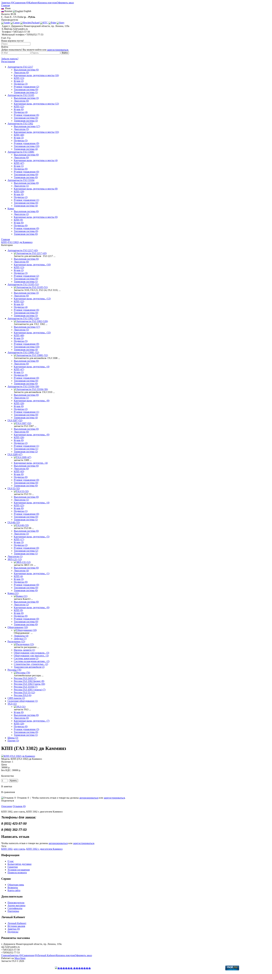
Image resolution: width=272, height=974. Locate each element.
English (27, 11)
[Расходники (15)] (24, 644)
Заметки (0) (7, 2)
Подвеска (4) (21, 112)
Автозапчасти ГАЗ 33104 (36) (23, 386)
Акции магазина (16, 905)
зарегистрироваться (57, 49)
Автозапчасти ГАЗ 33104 (21, 180)
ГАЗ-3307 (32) (15, 420)
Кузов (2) (19, 81)
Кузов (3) (19, 137)
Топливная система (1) (26, 448)
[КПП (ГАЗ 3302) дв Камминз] (18, 756)
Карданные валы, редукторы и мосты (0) (36, 217)
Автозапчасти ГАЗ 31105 (21, 95)
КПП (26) (19, 437)
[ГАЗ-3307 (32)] (22, 423)
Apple (7, 22)
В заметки (6, 786)
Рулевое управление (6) (26, 115)
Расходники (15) (16, 641)
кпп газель (19, 849)
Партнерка (13, 911)
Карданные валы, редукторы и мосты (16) (36, 75)
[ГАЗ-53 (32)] (21, 491)
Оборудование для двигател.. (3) (31, 655)
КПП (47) (19, 163)
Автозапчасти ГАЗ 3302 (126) (23, 318)
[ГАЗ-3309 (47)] (22, 457)
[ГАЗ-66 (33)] (21, 525)
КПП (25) (19, 505)
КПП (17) (19, 539)
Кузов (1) (19, 166)
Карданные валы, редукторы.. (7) (31, 720)
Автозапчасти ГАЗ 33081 (21, 152)
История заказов (16, 926)
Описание (6, 806)
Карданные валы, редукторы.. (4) (31, 366)
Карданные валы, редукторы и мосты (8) (36, 188)
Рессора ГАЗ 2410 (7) (25, 678)
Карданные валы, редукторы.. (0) (31, 434)
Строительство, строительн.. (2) (31, 664)
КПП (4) (18, 576)
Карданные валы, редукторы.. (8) (31, 400)
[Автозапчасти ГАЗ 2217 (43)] (30, 253)
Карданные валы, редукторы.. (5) (31, 536)
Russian (8, 11)
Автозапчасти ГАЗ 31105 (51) (23, 284)
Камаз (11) (13, 593)
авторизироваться (88, 797)
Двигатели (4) (21, 570)
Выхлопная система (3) (26, 98)
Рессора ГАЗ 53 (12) (24, 692)
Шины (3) (13, 737)
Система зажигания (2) (26, 658)
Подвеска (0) (21, 169)
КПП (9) (18, 220)
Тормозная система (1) (26, 92)
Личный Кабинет (17, 923)
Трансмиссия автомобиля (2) (29, 667)
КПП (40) (19, 134)
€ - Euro (5, 17)
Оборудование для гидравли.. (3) (31, 652)
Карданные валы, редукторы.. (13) (32, 298)
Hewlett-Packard (31, 22)
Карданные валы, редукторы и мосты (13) (36, 103)
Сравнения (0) (21, 2)
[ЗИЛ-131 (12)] (22, 562)
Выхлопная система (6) (26, 69)
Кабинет (33, 2)
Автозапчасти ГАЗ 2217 (20, 66)
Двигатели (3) (21, 533)
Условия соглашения (19, 869)
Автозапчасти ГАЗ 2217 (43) (23, 250)
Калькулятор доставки (19, 864)
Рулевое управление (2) (26, 86)
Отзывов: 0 (23, 797)
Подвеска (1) (21, 511)
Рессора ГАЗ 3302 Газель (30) (29, 684)
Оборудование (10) (18, 627)
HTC (45, 22)
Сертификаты (15, 908)
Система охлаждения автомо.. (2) (31, 661)
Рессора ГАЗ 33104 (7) (25, 686)
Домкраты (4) (21, 635)
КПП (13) (19, 78)
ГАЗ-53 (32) (14, 488)
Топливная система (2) (26, 550)
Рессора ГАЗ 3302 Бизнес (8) (29, 681)
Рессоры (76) (14, 669)
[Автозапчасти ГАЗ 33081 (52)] (31, 355)
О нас (11, 861)
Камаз (11, 208)
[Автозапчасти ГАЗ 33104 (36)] (31, 389)
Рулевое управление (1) (26, 200)
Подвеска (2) (21, 197)
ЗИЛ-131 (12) (15, 559)
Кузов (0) (19, 109)
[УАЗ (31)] (20, 706)
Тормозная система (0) (26, 177)
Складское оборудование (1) (23, 701)
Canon (16, 22)
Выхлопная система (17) (27, 126)
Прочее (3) (13, 740)
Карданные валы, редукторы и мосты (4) (36, 160)
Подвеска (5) (21, 140)
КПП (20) (19, 191)
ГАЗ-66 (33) (14, 522)
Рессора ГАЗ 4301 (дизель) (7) (29, 689)
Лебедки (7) (20, 638)
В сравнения (8, 792)
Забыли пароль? (9, 58)
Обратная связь (16, 884)
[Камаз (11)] (20, 596)
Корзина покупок (47, 2)
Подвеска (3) (21, 83)
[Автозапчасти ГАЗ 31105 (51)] (31, 287)
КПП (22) (19, 106)
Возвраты (13, 887)
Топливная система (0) (26, 89)
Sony (61, 22)
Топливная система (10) (26, 146)
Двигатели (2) (21, 214)
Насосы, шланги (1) (24, 650)
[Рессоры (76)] (22, 672)
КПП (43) (19, 471)
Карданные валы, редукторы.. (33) (32, 332)
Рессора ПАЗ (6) (22, 695)
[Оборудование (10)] (25, 630)
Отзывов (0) (19, 806)
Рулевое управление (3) (26, 729)
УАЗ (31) (12, 703)
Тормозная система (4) (26, 149)
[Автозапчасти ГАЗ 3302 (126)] (31, 321)
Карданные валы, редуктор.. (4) (31, 463)
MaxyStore (20, 958)
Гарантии (13, 867)
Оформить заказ (65, 2)
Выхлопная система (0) (26, 154)
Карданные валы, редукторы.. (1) (31, 573)
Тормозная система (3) (26, 120)
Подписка (13, 931)
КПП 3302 (6, 849)
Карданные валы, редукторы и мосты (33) (36, 132)
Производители (16, 902)
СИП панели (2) (16, 698)
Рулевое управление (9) (26, 143)
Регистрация (8, 61)
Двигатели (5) (21, 129)
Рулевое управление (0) (26, 171)
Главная (5, 239)
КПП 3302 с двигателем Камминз (44, 849)
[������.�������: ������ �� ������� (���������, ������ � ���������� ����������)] (73, 968)
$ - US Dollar (17, 17)
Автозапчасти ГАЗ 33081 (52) (23, 352)
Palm (53, 22)
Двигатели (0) (21, 72)
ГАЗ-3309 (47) (15, 454)
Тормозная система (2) (26, 451)
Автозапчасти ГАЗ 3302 (20, 123)
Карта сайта (14, 890)
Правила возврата (17, 872)
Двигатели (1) (21, 186)
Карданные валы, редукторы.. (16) (32, 264)
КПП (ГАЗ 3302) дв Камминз (16, 242)
